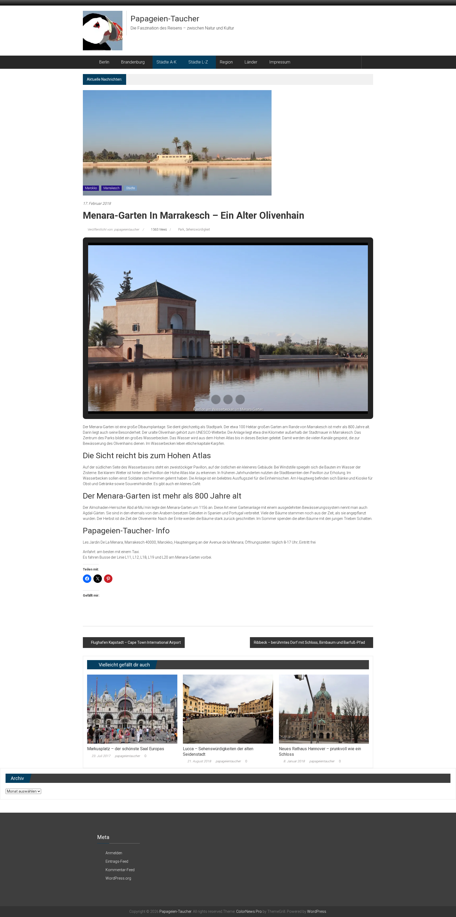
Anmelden (114, 853)
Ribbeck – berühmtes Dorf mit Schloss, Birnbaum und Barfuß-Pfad (309, 642)
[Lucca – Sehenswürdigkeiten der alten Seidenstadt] (228, 709)
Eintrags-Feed (117, 861)
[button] (216, 399)
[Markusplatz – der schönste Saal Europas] (132, 709)
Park (181, 229)
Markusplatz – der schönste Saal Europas (125, 748)
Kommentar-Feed (120, 870)
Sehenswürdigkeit (198, 229)
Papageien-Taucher (165, 18)
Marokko (91, 188)
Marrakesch (111, 188)
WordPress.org (118, 878)
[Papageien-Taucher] (89, 62)
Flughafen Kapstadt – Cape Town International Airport (136, 642)
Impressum (279, 62)
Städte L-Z (198, 62)
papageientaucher (127, 756)
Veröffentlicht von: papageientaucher (113, 229)
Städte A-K (166, 62)
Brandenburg (133, 62)
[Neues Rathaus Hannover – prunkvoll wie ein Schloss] (324, 709)
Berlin (104, 62)
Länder (251, 62)
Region (226, 62)
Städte (130, 188)
